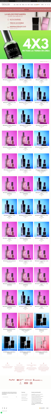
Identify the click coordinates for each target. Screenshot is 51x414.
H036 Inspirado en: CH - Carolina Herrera (25, 125)
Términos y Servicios (24, 395)
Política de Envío (23, 397)
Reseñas (32, 4)
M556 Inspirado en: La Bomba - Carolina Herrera (9, 125)
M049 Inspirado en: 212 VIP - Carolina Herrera (9, 260)
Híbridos (23, 4)
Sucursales (35, 4)
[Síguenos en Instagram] (4, 408)
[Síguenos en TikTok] (6, 408)
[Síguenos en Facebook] (2, 408)
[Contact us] (1, 412)
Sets (26, 4)
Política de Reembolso (24, 398)
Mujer (20, 4)
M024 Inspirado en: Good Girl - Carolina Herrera (9, 79)
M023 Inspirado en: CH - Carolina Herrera (41, 125)
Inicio (14, 4)
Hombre (17, 4)
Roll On (29, 4)
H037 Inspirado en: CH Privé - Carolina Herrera (25, 215)
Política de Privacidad (24, 394)
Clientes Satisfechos (24, 400)
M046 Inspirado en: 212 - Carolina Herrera (9, 169)
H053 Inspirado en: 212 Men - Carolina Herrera (25, 102)
